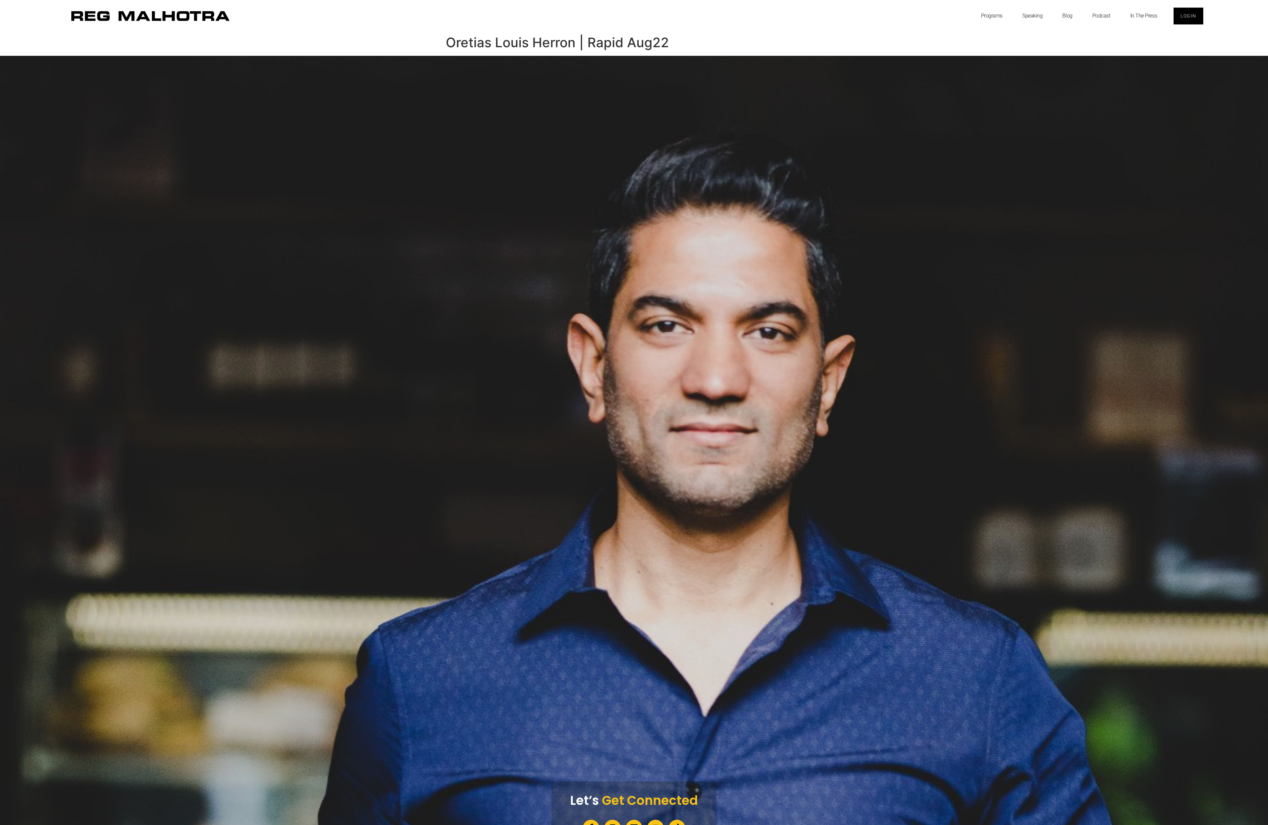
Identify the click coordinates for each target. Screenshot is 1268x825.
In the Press (1143, 16)
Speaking (1032, 16)
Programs (992, 16)
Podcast (1101, 16)
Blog (1067, 16)
